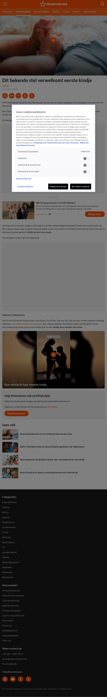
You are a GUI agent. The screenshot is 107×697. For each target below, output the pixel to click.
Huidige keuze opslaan (58, 186)
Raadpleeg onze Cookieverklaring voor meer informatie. (56, 143)
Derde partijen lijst (23, 179)
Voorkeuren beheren (25, 186)
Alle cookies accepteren (81, 186)
